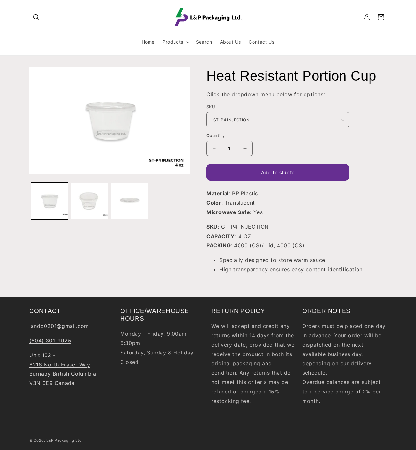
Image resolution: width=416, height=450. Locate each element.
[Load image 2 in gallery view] (89, 201)
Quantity (215, 135)
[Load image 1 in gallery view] (49, 201)
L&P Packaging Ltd (64, 440)
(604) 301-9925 (50, 340)
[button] (36, 17)
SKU (210, 106)
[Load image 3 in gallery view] (129, 201)
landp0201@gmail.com (59, 326)
